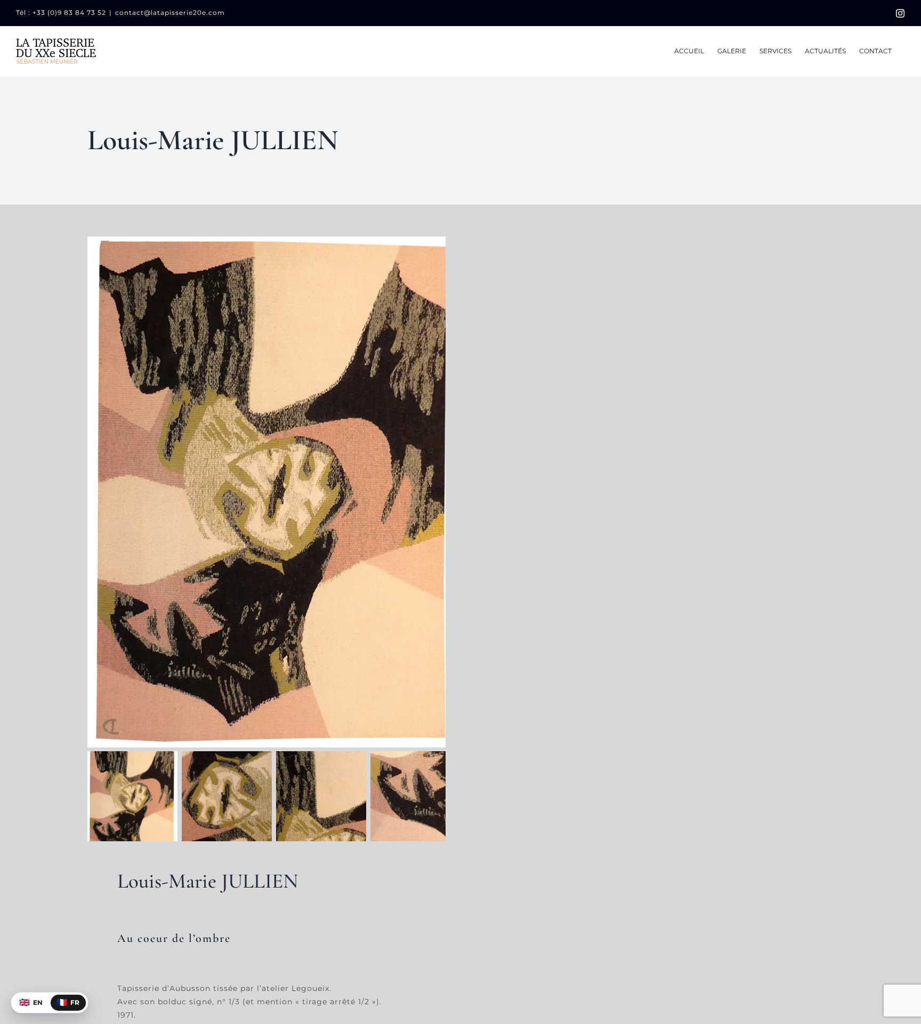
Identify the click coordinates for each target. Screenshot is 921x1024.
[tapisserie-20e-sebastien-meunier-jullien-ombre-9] (274, 492)
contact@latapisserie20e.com (170, 13)
